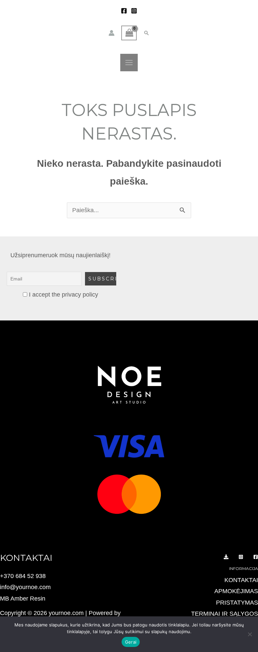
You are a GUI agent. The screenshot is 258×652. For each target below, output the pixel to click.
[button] (146, 33)
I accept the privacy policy (62, 294)
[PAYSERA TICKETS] (226, 556)
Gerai (130, 642)
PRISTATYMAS (237, 602)
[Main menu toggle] (128, 62)
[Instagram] (134, 11)
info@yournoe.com (25, 587)
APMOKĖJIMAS (236, 591)
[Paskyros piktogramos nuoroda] (112, 33)
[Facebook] (124, 11)
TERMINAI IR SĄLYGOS (224, 613)
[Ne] (249, 634)
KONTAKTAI (241, 580)
